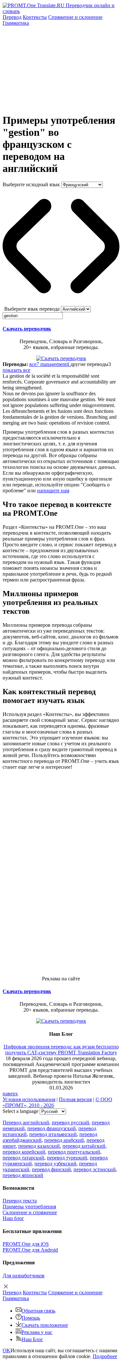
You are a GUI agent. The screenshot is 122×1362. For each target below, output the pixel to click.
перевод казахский (39, 1146)
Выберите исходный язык (31, 184)
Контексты (35, 17)
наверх (10, 1093)
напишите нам (53, 490)
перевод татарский (23, 1157)
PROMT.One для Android (30, 1250)
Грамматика (16, 23)
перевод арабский (64, 1140)
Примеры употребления (29, 1206)
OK (6, 1350)
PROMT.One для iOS (26, 1244)
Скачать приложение (44, 1325)
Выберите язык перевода (32, 309)
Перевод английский (26, 1122)
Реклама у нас (36, 1332)
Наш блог (13, 1218)
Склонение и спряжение (30, 1212)
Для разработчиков (24, 1275)
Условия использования (29, 1099)
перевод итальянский (53, 1134)
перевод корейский (24, 1152)
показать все (16, 370)
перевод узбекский (55, 1163)
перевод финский (51, 1169)
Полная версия (75, 1099)
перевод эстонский (95, 1169)
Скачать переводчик (27, 328)
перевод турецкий (67, 1157)
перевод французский (51, 1128)
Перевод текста (20, 1200)
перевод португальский (74, 1152)
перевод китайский (83, 1146)
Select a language (20, 1111)
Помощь (30, 1318)
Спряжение (75, 17)
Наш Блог (32, 1339)
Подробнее (105, 1356)
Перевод (12, 17)
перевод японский (23, 1175)
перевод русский (70, 1122)
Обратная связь (38, 1310)
